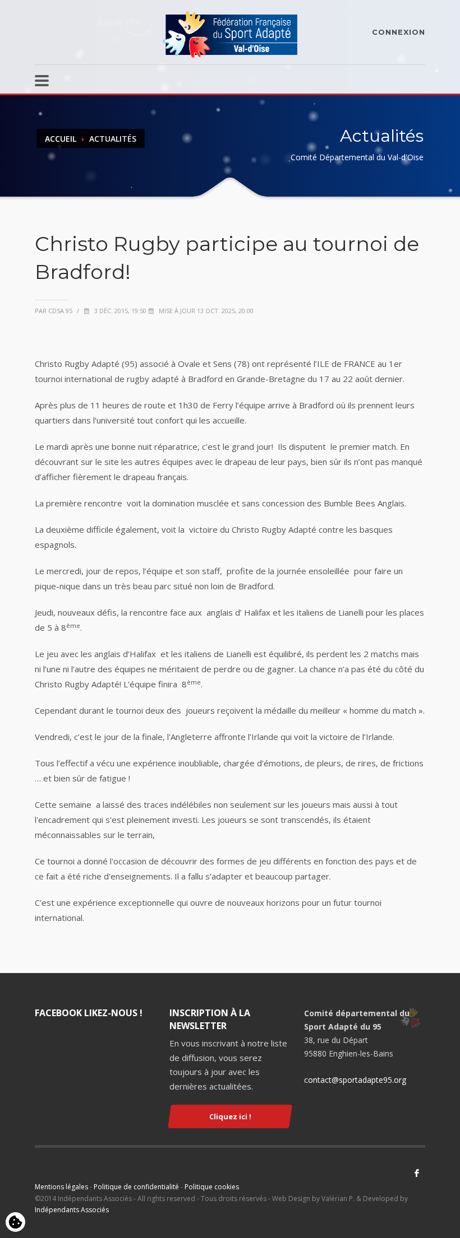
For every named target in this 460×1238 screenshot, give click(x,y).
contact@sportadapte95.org (355, 1079)
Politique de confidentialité (136, 1187)
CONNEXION (398, 31)
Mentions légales (61, 1187)
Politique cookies (212, 1187)
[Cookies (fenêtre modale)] (15, 1223)
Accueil (60, 138)
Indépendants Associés (72, 1209)
